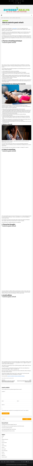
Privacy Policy (12, 461)
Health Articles (5, 20)
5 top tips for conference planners (7, 427)
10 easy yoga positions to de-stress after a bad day (24, 381)
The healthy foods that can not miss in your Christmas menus (8, 381)
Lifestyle (3, 447)
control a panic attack (6, 378)
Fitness (3, 444)
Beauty (3, 436)
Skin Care (3, 453)
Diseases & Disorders (5, 439)
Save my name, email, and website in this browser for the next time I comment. (15, 410)
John (4, 24)
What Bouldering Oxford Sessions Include (8, 430)
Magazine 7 (21, 464)
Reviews (3, 452)
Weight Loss (3, 455)
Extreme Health (4, 442)
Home (2, 461)
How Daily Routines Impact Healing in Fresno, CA (9, 424)
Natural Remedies (4, 450)
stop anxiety (15, 28)
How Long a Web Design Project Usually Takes (9, 429)
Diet (2, 437)
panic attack (12, 378)
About (4, 461)
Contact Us (8, 461)
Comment (3, 391)
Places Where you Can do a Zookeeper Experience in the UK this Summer (13, 426)
